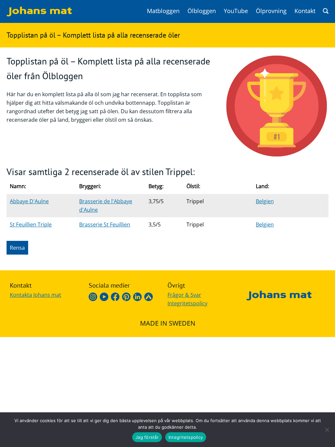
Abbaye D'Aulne (29, 201)
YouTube (236, 10)
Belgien (265, 201)
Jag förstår (147, 437)
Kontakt (304, 10)
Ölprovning (271, 10)
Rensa (17, 247)
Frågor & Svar (184, 294)
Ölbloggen (201, 10)
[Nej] (327, 429)
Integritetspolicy (187, 303)
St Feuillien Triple (31, 224)
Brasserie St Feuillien (104, 224)
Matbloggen (163, 10)
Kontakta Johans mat (35, 294)
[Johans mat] (39, 14)
